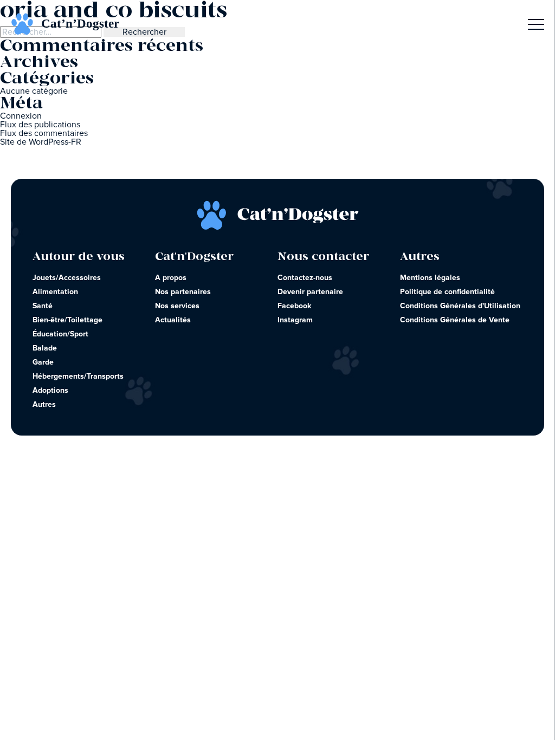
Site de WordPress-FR (40, 142)
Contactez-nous (305, 278)
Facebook (295, 306)
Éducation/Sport (60, 334)
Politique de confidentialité (447, 292)
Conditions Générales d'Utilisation (460, 306)
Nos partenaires (183, 292)
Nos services (177, 306)
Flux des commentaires (44, 133)
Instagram (295, 320)
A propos (170, 278)
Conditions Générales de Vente (454, 320)
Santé (43, 306)
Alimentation (55, 292)
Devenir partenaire (310, 292)
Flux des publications (40, 124)
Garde (43, 362)
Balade (45, 348)
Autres (44, 404)
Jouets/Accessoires (67, 278)
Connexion (21, 116)
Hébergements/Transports (78, 376)
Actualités (173, 320)
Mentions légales (430, 278)
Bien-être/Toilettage (67, 320)
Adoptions (50, 390)
